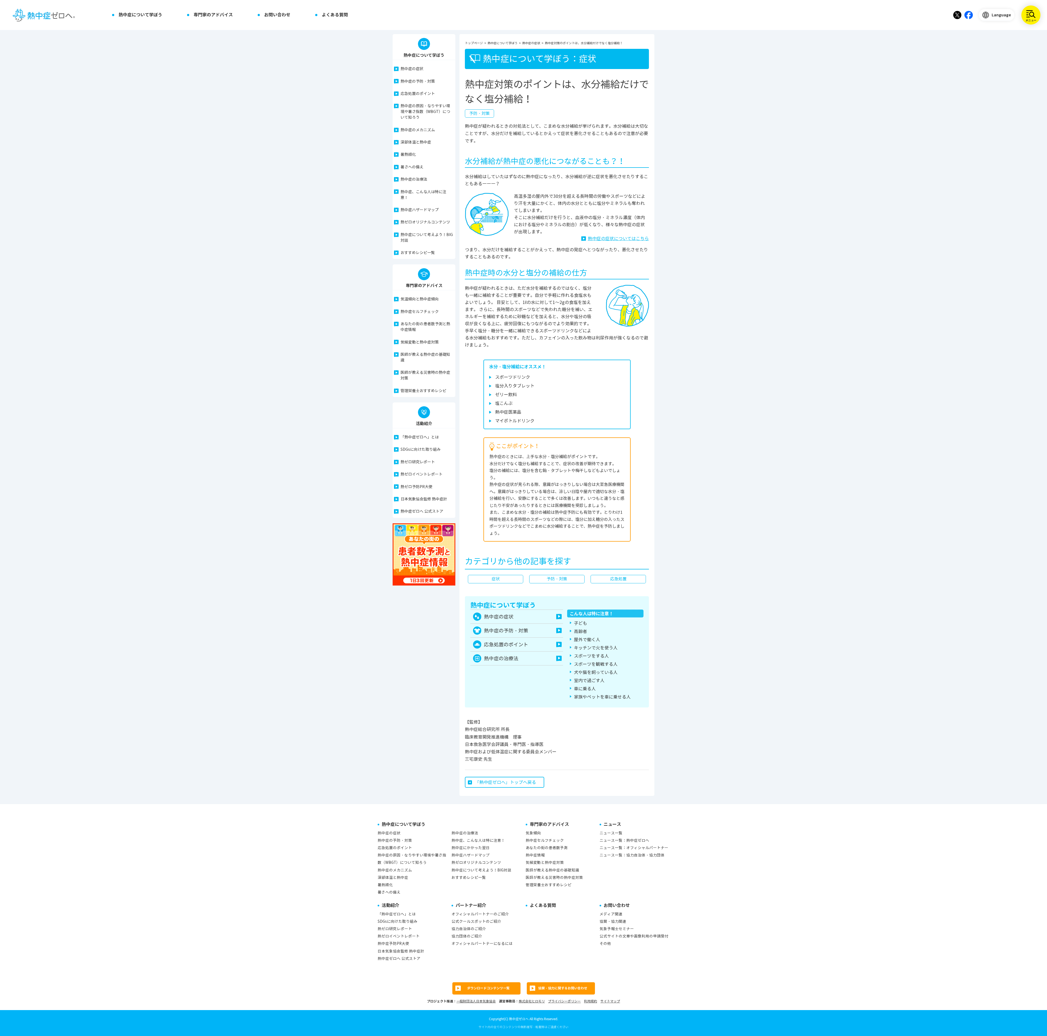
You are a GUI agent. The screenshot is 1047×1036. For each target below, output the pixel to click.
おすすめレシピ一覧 (418, 252)
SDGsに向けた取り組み (421, 449)
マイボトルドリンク (514, 420)
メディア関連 (611, 914)
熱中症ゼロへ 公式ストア (422, 511)
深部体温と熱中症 (416, 142)
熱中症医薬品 (508, 412)
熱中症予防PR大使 (393, 943)
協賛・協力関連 (613, 921)
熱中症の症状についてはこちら (618, 238)
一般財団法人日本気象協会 (476, 1001)
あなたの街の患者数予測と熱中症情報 (425, 327)
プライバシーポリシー (564, 1001)
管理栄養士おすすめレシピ (423, 391)
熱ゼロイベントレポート (422, 474)
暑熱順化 (408, 154)
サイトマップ (610, 1001)
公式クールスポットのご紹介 (476, 921)
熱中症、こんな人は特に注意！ (423, 195)
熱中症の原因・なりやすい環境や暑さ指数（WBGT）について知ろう (425, 112)
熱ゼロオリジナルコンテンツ (425, 222)
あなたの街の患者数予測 (547, 848)
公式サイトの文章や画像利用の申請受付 (634, 936)
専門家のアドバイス (213, 15)
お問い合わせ (277, 15)
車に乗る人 (585, 688)
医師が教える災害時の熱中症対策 (425, 375)
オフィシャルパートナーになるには (482, 943)
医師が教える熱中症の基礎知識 (425, 357)
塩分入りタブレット (514, 386)
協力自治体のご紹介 (469, 929)
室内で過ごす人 (589, 680)
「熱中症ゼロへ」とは (420, 437)
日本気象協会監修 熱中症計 (424, 499)
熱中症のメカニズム (418, 130)
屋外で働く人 (587, 639)
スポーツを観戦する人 (596, 664)
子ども (580, 623)
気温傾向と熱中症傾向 (420, 299)
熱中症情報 (535, 855)
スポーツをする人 (591, 656)
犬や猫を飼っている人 (596, 672)
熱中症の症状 (412, 69)
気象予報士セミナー (617, 929)
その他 (605, 943)
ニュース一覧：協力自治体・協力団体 (632, 855)
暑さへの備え (412, 167)
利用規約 (590, 1001)
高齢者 (580, 631)
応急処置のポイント (418, 93)
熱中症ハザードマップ (420, 210)
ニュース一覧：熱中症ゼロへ (624, 840)
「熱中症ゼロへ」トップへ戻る (505, 782)
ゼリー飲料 (506, 394)
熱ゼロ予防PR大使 (416, 487)
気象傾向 (533, 833)
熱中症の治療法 (414, 179)
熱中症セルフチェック (420, 311)
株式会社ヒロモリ (532, 1001)
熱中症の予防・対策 (418, 81)
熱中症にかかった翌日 (471, 848)
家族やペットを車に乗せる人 (602, 697)
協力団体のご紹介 (467, 936)
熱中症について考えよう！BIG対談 (427, 237)
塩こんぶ (504, 403)
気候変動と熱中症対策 (420, 342)
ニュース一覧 (611, 833)
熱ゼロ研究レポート (418, 462)
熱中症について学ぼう (140, 15)
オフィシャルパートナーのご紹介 (480, 914)
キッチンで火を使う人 (596, 647)
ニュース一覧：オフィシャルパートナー (634, 848)
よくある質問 (335, 15)
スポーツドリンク (512, 377)
